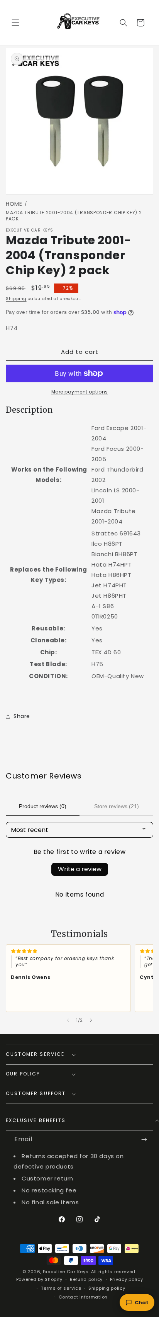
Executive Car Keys (66, 1272)
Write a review (79, 869)
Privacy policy (126, 1279)
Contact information (83, 1297)
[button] (15, 22)
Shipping (16, 299)
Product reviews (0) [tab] (42, 806)
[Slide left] (68, 1020)
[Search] (123, 22)
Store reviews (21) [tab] (116, 806)
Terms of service (61, 1288)
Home (14, 204)
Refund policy (86, 1279)
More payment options (79, 391)
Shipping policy (106, 1288)
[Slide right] (91, 1020)
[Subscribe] (143, 1139)
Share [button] (22, 716)
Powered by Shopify (39, 1279)
